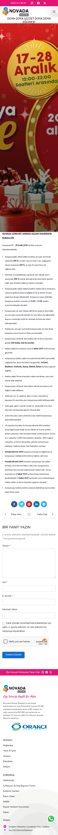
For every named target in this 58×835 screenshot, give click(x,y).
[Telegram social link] (44, 504)
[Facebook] (38, 3)
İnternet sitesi (9, 609)
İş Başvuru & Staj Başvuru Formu (19, 785)
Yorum (6, 545)
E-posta (7, 596)
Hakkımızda (8, 780)
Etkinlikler (8, 761)
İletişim (6, 766)
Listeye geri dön (29, 514)
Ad (4, 582)
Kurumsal (9, 775)
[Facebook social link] (14, 504)
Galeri (6, 812)
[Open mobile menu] (54, 12)
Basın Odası (9, 796)
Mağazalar (8, 745)
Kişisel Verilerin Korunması (16, 806)
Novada (7, 740)
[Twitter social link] (22, 504)
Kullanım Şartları (11, 791)
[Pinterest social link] (29, 504)
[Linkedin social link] (36, 504)
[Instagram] (32, 3)
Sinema (6, 756)
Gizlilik (6, 801)
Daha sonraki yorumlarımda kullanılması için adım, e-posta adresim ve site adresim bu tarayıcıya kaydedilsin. (26, 627)
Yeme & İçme (9, 750)
